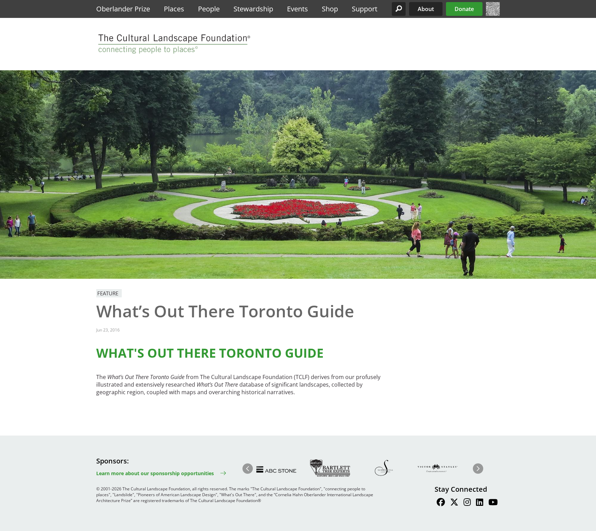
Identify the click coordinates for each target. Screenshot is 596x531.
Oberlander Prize (123, 8)
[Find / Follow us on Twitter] (454, 503)
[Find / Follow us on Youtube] (493, 503)
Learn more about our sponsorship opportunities (155, 473)
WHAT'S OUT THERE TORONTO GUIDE (210, 353)
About (426, 9)
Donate (464, 9)
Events (297, 8)
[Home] (493, 14)
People (209, 8)
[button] (399, 9)
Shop (330, 8)
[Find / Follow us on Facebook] (441, 503)
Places (174, 8)
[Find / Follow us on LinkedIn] (479, 503)
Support (364, 8)
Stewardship (253, 8)
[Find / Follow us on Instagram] (467, 503)
